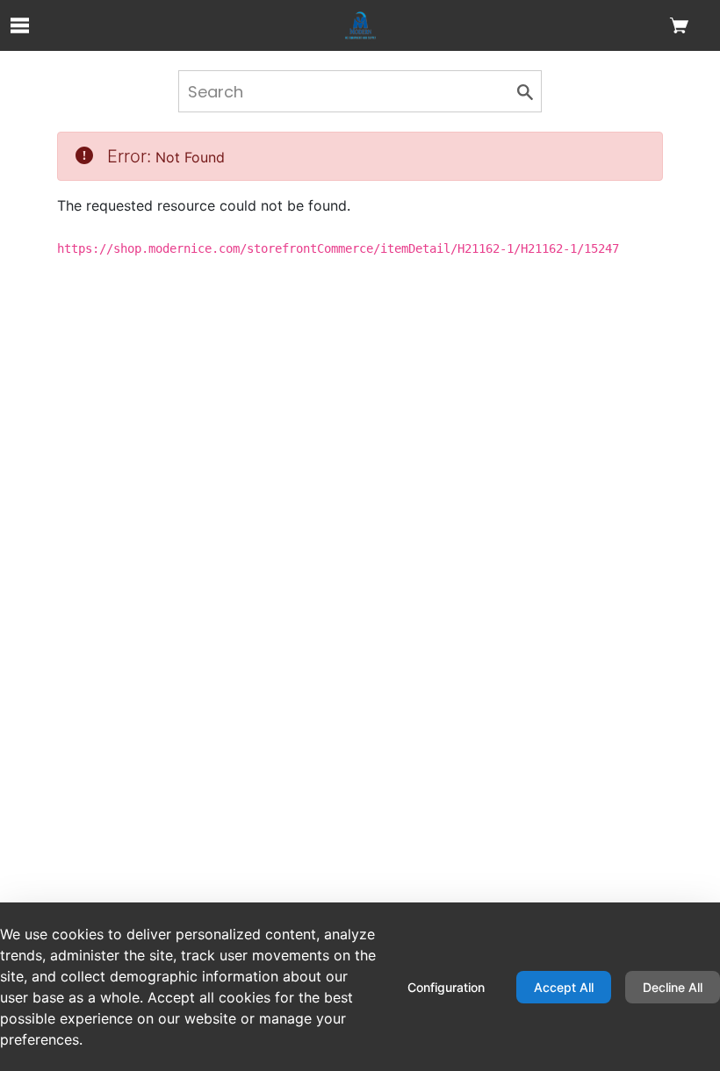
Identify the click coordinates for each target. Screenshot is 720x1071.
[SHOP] (360, 25)
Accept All (564, 987)
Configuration (446, 987)
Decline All (672, 987)
